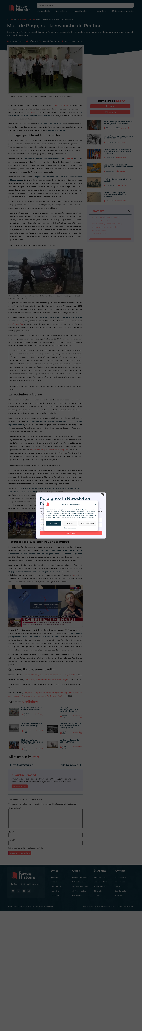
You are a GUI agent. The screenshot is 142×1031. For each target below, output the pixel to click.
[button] (95, 504)
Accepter (53, 523)
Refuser (70, 523)
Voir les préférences (87, 523)
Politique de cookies (70, 528)
